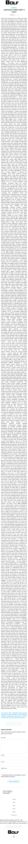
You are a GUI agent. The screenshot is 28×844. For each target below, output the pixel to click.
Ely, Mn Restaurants (22, 714)
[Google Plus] (17, 723)
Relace (14, 808)
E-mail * (3, 761)
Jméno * (3, 755)
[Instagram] (20, 827)
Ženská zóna (14, 815)
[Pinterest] (17, 827)
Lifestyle (14, 799)
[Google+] (14, 827)
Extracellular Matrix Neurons (19, 712)
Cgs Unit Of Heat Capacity (18, 717)
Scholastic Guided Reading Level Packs (11, 716)
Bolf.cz (14, 7)
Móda (14, 802)
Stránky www (4, 768)
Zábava (14, 811)
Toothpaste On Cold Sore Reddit (8, 714)
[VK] (20, 723)
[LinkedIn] (14, 723)
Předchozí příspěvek (7, 792)
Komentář (3, 737)
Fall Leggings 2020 (6, 712)
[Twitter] (10, 723)
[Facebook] (7, 723)
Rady (14, 805)
